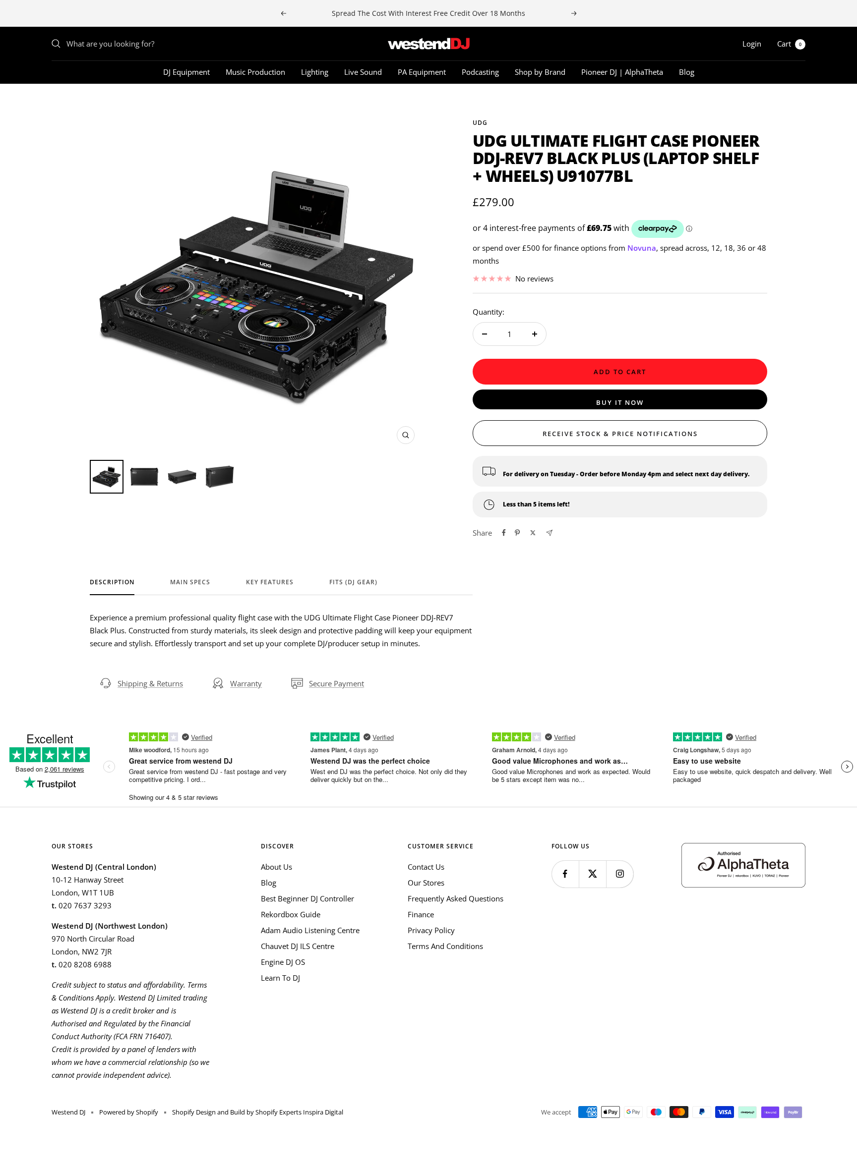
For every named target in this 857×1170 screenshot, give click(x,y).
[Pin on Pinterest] (517, 532)
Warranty (246, 683)
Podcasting (480, 72)
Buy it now (620, 402)
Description (112, 582)
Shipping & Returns (150, 683)
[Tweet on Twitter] (533, 532)
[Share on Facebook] (504, 532)
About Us (276, 867)
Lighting (314, 72)
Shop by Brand (540, 72)
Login (751, 44)
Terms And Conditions (445, 946)
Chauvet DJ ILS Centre (297, 946)
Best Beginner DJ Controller (307, 898)
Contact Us (426, 867)
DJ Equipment (186, 72)
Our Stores (426, 883)
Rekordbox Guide (290, 914)
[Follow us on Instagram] (619, 874)
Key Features (270, 582)
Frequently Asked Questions (455, 898)
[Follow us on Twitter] (592, 874)
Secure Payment (336, 683)
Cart (789, 44)
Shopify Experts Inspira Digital (298, 1112)
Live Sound (363, 72)
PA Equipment (422, 72)
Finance (421, 914)
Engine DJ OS (283, 962)
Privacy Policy (431, 930)
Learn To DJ (280, 978)
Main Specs (190, 582)
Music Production (255, 72)
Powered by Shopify (128, 1112)
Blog (686, 72)
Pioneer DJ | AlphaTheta (622, 72)
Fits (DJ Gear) (353, 582)
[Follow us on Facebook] (565, 874)
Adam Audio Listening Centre (310, 930)
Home (61, 101)
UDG (480, 122)
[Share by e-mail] (549, 533)
